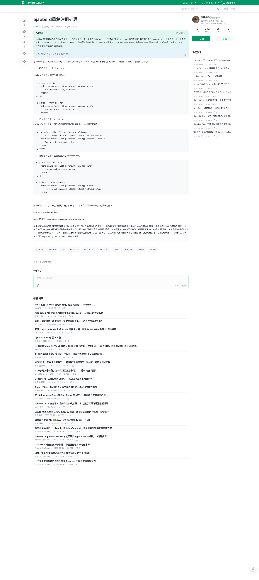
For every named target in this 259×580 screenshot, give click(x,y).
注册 (233, 9)
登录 (226, 9)
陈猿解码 (205, 17)
